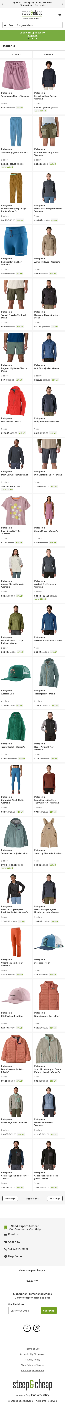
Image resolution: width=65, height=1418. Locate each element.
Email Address (16, 1304)
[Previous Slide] (2, 4)
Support (31, 1280)
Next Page (55, 1198)
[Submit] (5, 25)
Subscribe (48, 1310)
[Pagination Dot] (28, 38)
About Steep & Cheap (31, 1270)
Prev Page (10, 1198)
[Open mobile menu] (4, 15)
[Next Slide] (63, 4)
